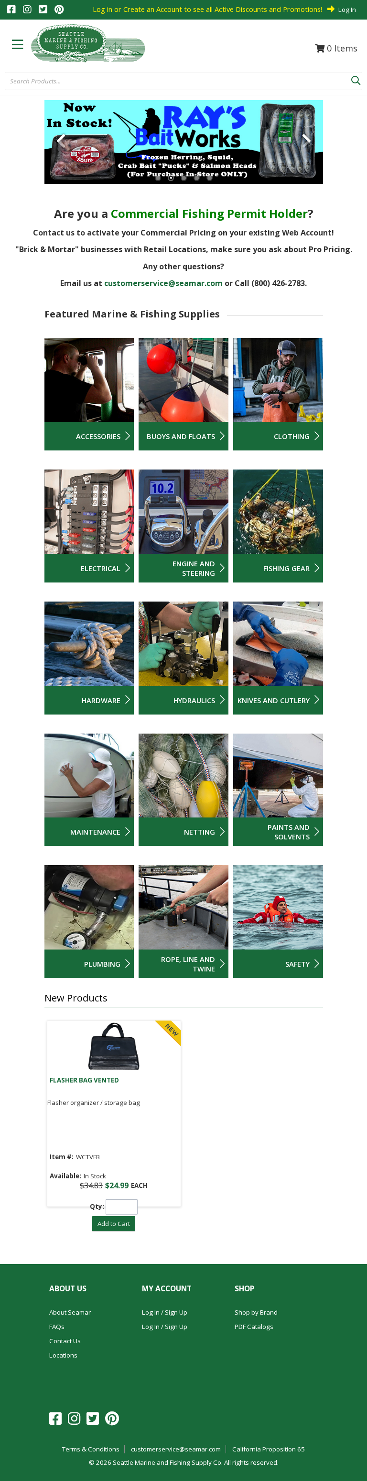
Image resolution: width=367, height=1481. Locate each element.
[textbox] (173, 81)
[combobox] (178, 81)
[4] (196, 178)
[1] (157, 178)
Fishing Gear (286, 568)
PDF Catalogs (254, 1326)
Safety (297, 964)
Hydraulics (194, 700)
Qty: (97, 1206)
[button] (355, 78)
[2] (170, 178)
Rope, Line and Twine (188, 963)
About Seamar (70, 1312)
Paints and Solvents (289, 831)
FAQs (57, 1326)
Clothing (292, 436)
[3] (183, 178)
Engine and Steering (194, 568)
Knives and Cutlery (273, 700)
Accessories (98, 436)
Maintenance (95, 832)
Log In (347, 9)
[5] (209, 178)
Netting (199, 832)
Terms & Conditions (90, 1449)
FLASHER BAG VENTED (84, 1080)
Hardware (101, 700)
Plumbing (102, 964)
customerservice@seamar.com (163, 283)
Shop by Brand (256, 1312)
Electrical (100, 568)
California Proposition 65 (268, 1449)
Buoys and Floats (181, 436)
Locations (63, 1355)
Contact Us (65, 1341)
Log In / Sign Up (164, 1312)
